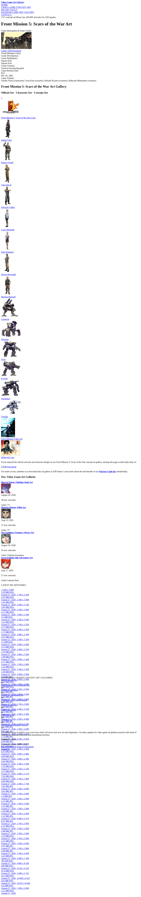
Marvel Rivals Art (9, 680)
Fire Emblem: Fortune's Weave (14, 725)
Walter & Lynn (7, 457)
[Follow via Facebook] (2, 730)
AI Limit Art (6, 720)
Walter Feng (6, 140)
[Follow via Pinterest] (3, 730)
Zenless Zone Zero (9, 690)
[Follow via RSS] (1, 730)
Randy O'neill (7, 162)
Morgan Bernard (8, 297)
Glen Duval (6, 185)
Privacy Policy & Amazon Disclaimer (17, 747)
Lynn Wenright (7, 230)
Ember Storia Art (8, 710)
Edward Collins (8, 207)
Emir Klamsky (7, 252)
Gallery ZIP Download (11, 51)
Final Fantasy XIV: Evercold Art (15, 685)
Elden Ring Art (7, 715)
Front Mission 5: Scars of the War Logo (18, 118)
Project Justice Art (9, 705)
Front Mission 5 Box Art (11, 439)
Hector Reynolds (8, 274)
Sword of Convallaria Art (12, 695)
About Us (5, 749)
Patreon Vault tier (107, 471)
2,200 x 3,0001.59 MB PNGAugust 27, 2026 (8, 592)
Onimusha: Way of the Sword (14, 700)
